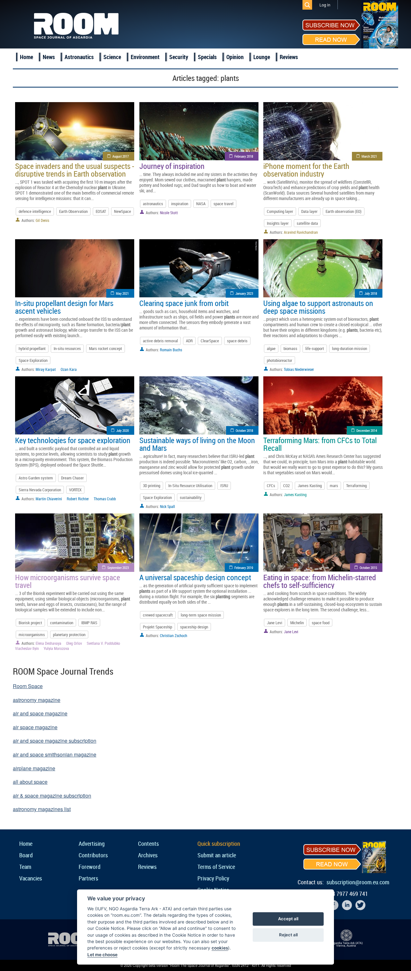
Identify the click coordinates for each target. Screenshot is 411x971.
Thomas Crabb (105, 498)
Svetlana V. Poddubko (103, 643)
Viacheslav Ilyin (27, 648)
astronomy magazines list (42, 809)
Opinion (235, 57)
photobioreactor (279, 360)
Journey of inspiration (172, 166)
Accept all (288, 918)
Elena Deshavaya (48, 643)
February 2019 (243, 567)
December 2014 (366, 430)
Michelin (297, 622)
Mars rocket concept (105, 348)
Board (26, 855)
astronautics (153, 203)
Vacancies (30, 878)
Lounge (261, 57)
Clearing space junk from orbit (184, 303)
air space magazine (35, 727)
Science (112, 57)
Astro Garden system (36, 478)
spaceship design (194, 627)
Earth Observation (73, 211)
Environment (145, 57)
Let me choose (102, 954)
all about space (30, 781)
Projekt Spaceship (157, 627)
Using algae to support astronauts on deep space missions (318, 307)
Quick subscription (218, 843)
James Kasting (310, 485)
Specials (207, 57)
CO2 (286, 485)
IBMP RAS (89, 622)
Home (26, 57)
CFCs (271, 485)
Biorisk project (30, 622)
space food (320, 622)
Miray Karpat (46, 369)
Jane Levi (274, 622)
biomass (290, 348)
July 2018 (370, 293)
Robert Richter (78, 498)
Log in (324, 4)
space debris (237, 341)
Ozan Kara (69, 369)
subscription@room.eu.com (358, 882)
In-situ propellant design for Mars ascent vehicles (64, 307)
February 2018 (243, 156)
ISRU (224, 485)
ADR (189, 341)
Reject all (288, 934)
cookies (220, 947)
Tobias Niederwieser (299, 369)
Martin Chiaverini (49, 498)
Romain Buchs (171, 349)
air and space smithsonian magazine (54, 754)
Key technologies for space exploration (72, 440)
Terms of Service (216, 866)
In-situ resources (67, 348)
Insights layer (278, 223)
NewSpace (122, 211)
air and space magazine (40, 713)
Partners (88, 878)
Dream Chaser (72, 478)
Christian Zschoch (173, 635)
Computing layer (280, 211)
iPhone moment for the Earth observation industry (306, 170)
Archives (148, 855)
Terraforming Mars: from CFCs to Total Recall (320, 444)
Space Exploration (33, 360)
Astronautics (79, 57)
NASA (201, 203)
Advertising (92, 843)
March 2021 (369, 156)
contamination (61, 622)
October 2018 (244, 430)
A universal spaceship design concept (195, 577)
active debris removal (160, 341)
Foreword (90, 866)
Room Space (28, 686)
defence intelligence (35, 211)
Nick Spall (167, 506)
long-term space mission (201, 615)
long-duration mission (349, 348)
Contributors (93, 855)
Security (178, 57)
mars (334, 485)
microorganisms (32, 634)
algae (271, 348)
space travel (223, 203)
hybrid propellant (32, 348)
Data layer (309, 211)
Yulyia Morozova (56, 648)
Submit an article (216, 855)
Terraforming (356, 485)
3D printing (151, 485)
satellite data (307, 223)
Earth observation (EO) (344, 211)
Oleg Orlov (74, 643)
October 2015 (368, 567)
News (49, 57)
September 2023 (118, 567)
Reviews (289, 57)
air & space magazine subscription (52, 795)
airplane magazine (34, 768)
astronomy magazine (36, 700)
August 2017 (120, 156)
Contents (148, 843)
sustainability (191, 497)
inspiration (179, 203)
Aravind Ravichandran (301, 232)
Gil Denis (42, 220)
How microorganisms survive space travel (67, 581)
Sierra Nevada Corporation (40, 490)
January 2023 (244, 293)
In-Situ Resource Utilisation (190, 485)
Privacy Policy (213, 878)
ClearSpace (210, 341)
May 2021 (122, 293)
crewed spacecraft (158, 615)
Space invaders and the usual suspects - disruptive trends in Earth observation (74, 170)
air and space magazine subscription (54, 740)
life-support (314, 348)
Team (25, 866)
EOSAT (101, 211)
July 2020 (122, 430)
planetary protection (69, 634)
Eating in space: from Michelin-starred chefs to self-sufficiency (319, 581)
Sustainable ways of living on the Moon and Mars (197, 444)
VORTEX (75, 490)
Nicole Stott (169, 212)
